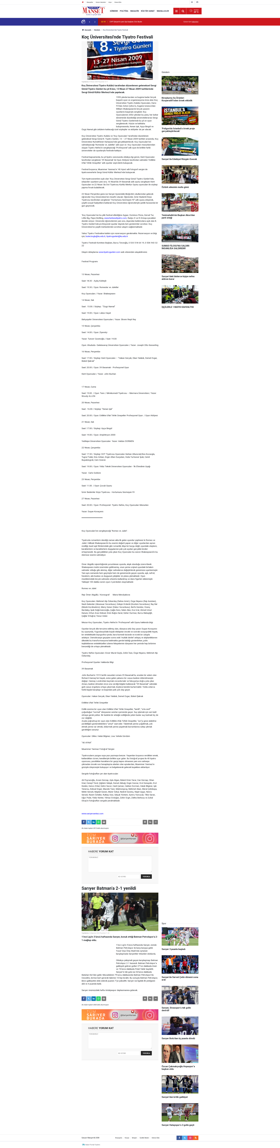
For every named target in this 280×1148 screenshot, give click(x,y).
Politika (124, 11)
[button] (145, 822)
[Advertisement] (63, 58)
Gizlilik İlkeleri (144, 1138)
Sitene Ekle (117, 2)
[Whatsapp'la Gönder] (98, 822)
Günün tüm (190, 22)
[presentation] (89, 21)
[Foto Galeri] (197, 2)
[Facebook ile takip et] (179, 1138)
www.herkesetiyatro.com (115, 218)
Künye (127, 1138)
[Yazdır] (104, 822)
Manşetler (90, 2)
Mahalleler (163, 11)
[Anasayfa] (83, 2)
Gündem (114, 11)
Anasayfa (87, 30)
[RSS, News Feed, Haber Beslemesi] (195, 1138)
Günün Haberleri (101, 2)
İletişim (134, 1138)
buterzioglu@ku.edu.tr (95, 236)
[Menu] (176, 11)
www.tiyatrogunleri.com (109, 252)
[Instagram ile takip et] (190, 1138)
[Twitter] (89, 822)
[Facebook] (84, 822)
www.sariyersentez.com (92, 813)
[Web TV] (192, 2)
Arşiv (110, 2)
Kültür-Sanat (148, 11)
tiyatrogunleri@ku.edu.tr (117, 236)
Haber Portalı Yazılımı (92, 1145)
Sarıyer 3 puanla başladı (119, 22)
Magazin (134, 11)
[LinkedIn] (93, 822)
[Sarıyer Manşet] (94, 11)
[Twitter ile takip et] (184, 1138)
